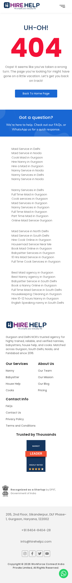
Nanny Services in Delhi (28, 175)
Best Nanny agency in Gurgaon (33, 277)
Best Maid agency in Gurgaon (32, 272)
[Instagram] (25, 553)
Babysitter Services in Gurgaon (33, 253)
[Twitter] (40, 553)
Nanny (10, 371)
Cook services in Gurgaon (30, 199)
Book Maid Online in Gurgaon (32, 248)
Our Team (45, 371)
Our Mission (45, 377)
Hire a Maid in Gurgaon (27, 166)
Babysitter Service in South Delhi (34, 281)
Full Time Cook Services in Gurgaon (36, 261)
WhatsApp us (21, 129)
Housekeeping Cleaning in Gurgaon (37, 294)
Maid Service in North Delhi (30, 231)
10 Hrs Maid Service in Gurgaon (33, 257)
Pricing (42, 390)
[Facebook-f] (32, 553)
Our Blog (43, 384)
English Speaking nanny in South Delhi (38, 303)
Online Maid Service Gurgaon (32, 220)
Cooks (10, 390)
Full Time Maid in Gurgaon (29, 194)
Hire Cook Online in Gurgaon (31, 240)
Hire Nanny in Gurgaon (27, 162)
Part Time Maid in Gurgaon (30, 216)
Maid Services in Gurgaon (29, 203)
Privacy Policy (15, 419)
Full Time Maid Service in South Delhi (37, 290)
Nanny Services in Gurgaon (30, 207)
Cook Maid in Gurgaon (27, 157)
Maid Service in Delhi (26, 149)
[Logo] (21, 6)
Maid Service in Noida (26, 153)
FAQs (9, 406)
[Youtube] (47, 553)
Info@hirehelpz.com (36, 541)
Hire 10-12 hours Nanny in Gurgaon (35, 298)
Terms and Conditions (21, 426)
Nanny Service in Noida (28, 170)
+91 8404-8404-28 (36, 530)
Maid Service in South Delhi (30, 236)
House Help (13, 384)
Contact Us (13, 413)
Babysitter (12, 377)
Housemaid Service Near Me (31, 244)
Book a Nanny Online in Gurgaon (34, 285)
